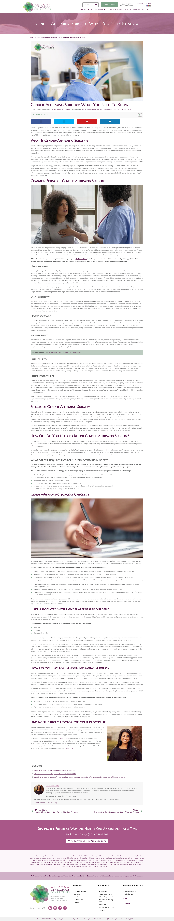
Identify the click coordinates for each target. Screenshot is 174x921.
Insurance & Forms (105, 894)
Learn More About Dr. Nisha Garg (45, 803)
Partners (102, 910)
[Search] (96, 5)
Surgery (99, 109)
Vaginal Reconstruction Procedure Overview (64, 352)
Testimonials (78, 900)
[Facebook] (50, 908)
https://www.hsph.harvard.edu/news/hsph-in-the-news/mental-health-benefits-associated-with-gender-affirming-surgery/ (79, 777)
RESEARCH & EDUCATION (118, 9)
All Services (103, 891)
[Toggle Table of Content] (139, 115)
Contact (126, 903)
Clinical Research (129, 891)
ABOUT (84, 9)
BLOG (149, 9)
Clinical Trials (128, 894)
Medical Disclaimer (100, 919)
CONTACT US (138, 9)
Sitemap (134, 919)
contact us (69, 748)
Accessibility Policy (114, 919)
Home (31, 37)
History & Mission (80, 891)
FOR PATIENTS (97, 9)
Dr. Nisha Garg (81, 259)
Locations (77, 897)
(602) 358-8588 (126, 5)
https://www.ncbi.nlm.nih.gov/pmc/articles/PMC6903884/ (55, 771)
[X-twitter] (55, 908)
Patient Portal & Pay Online (106, 901)
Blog (125, 898)
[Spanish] (150, 6)
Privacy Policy (88, 919)
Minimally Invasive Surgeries (43, 37)
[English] (147, 6)
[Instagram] (65, 908)
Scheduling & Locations (107, 897)
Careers (76, 902)
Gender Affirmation (88, 109)
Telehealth (102, 904)
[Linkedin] (60, 908)
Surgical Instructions (106, 907)
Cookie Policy (125, 919)
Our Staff (77, 894)
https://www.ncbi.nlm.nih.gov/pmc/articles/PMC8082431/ (55, 774)
